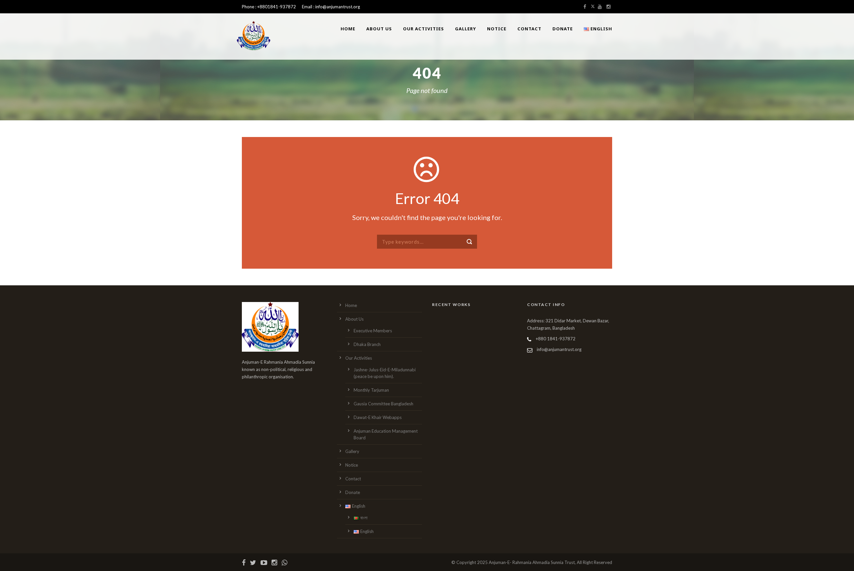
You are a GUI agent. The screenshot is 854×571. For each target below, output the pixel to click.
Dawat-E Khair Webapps (378, 417)
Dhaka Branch (367, 344)
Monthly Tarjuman (371, 390)
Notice (496, 29)
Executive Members (373, 330)
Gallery (465, 29)
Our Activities (423, 29)
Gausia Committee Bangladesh (383, 403)
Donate (562, 29)
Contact (529, 29)
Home (348, 29)
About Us (379, 29)
